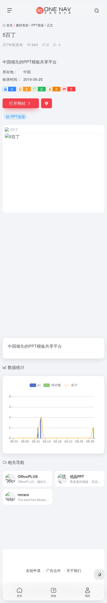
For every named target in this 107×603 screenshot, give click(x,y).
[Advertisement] (53, 272)
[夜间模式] (99, 574)
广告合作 (53, 570)
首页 (9, 25)
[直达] (49, 479)
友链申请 (33, 570)
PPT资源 (37, 25)
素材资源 (22, 25)
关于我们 (73, 570)
